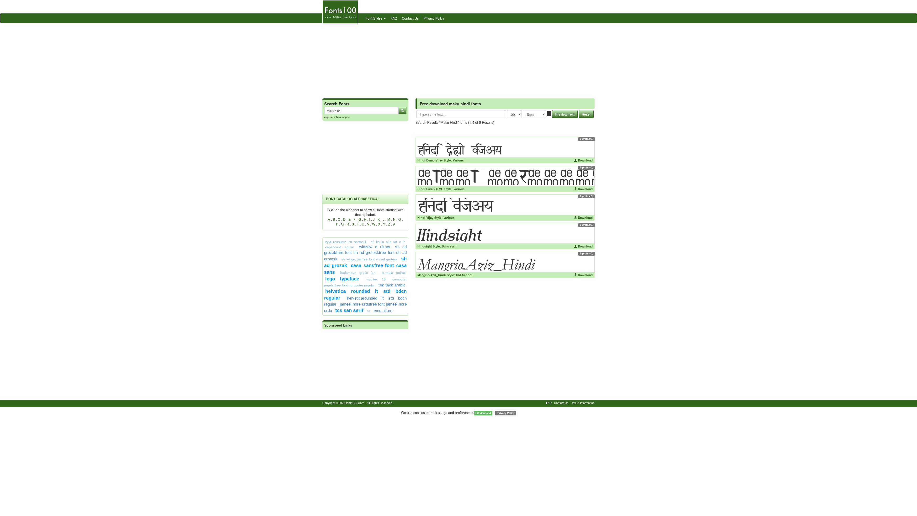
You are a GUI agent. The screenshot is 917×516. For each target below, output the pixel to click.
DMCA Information (583, 403)
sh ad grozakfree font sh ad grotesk (369, 259)
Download (585, 160)
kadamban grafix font (358, 272)
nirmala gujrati (393, 272)
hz (368, 311)
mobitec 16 (376, 279)
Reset (586, 114)
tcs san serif (349, 310)
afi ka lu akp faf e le (388, 242)
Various (458, 160)
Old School (464, 275)
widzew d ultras (374, 247)
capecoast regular (339, 247)
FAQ (393, 18)
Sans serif (449, 246)
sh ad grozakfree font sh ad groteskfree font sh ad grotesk (365, 253)
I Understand (483, 413)
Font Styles (374, 18)
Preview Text (565, 114)
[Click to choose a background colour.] (549, 113)
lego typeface (342, 278)
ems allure (383, 310)
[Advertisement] (458, 59)
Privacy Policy (433, 18)
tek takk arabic (392, 285)
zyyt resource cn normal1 (345, 242)
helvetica (335, 117)
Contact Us (410, 18)
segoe (346, 117)
